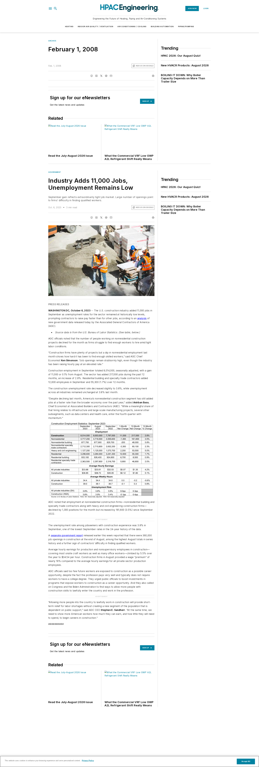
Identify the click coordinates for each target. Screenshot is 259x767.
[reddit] (106, 75)
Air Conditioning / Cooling (131, 26)
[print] (153, 75)
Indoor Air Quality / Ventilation (95, 26)
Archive (52, 41)
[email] (111, 75)
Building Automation (162, 26)
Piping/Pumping (186, 26)
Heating (69, 26)
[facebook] (91, 75)
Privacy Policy (88, 761)
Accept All (245, 761)
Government (54, 172)
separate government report (67, 535)
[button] (50, 8)
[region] (129, 761)
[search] (55, 8)
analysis (142, 318)
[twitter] (101, 75)
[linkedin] (96, 75)
